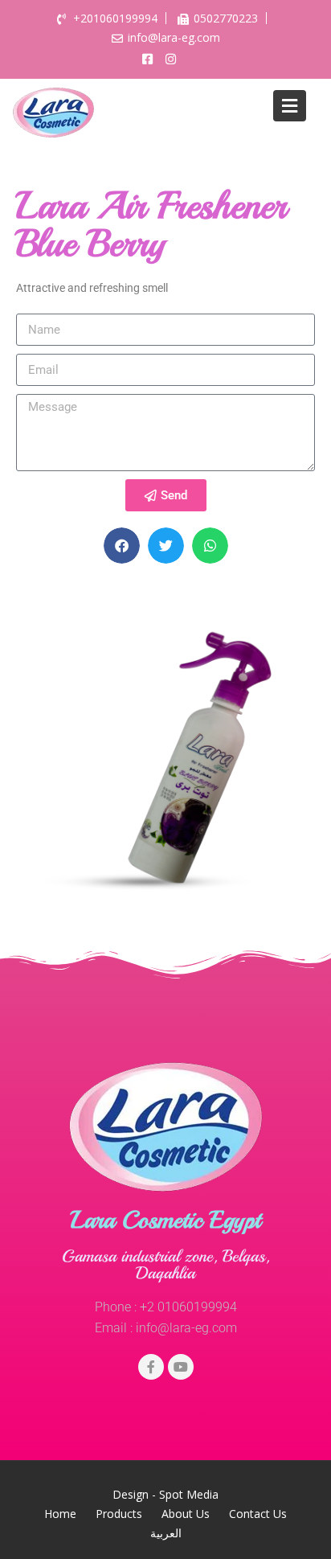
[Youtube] (181, 1367)
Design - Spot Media (165, 1494)
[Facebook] (151, 1367)
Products (119, 1513)
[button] (122, 545)
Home (60, 1513)
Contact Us (258, 1513)
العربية (166, 1533)
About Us (185, 1513)
